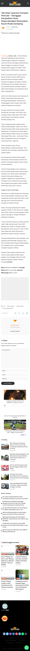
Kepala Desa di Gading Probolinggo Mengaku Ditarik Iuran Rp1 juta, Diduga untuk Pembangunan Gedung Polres (14, 503)
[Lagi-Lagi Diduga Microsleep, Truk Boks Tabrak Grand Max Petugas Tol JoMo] (5, 486)
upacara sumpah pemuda (8, 308)
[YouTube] (16, 633)
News (4, 553)
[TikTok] (25, 633)
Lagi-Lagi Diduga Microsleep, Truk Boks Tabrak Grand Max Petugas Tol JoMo (18, 485)
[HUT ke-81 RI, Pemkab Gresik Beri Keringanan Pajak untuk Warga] (5, 468)
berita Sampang (10, 306)
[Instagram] (10, 633)
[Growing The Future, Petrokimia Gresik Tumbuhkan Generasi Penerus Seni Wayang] (5, 477)
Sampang (4, 56)
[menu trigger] (2, 3)
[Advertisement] (15, 288)
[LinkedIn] (13, 633)
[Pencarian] (28, 3)
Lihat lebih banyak (15, 327)
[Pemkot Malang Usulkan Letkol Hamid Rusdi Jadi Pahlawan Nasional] (7, 575)
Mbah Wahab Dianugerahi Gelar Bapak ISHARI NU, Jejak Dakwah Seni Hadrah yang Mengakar (15, 518)
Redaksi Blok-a (15, 27)
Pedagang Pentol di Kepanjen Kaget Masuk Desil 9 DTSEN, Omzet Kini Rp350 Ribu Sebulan (22, 585)
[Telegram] (12, 29)
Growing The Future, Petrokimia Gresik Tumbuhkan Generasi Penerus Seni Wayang (19, 476)
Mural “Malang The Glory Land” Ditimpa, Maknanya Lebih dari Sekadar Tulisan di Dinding (7, 560)
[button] (26, 647)
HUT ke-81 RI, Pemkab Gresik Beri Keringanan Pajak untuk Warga (18, 466)
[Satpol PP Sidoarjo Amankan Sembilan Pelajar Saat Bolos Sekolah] (22, 550)
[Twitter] (8, 29)
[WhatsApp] (10, 29)
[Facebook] (7, 29)
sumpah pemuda (20, 306)
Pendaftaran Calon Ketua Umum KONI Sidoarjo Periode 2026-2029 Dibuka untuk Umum (15, 525)
